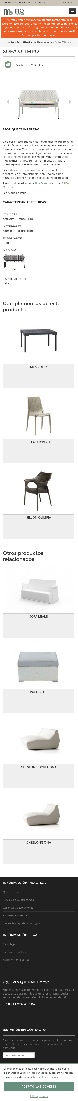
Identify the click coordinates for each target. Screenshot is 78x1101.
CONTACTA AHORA (20, 1004)
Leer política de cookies (45, 1076)
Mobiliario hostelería (17, 3)
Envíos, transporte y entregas (21, 923)
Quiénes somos (12, 892)
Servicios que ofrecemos (18, 900)
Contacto (67, 3)
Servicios (40, 3)
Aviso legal (9, 944)
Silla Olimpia (43, 183)
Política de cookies (14, 952)
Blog (54, 3)
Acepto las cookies (39, 1086)
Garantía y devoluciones (18, 907)
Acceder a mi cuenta (16, 960)
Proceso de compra (15, 915)
